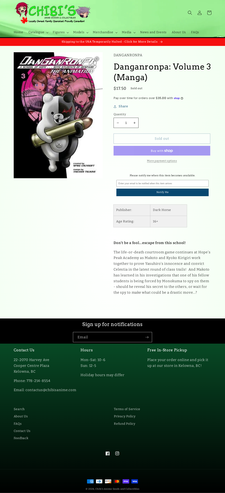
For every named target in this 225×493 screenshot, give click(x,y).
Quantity (120, 114)
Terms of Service (127, 409)
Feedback (21, 438)
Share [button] (123, 106)
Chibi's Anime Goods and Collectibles (117, 489)
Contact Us (22, 431)
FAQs (18, 424)
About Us (21, 416)
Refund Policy (124, 424)
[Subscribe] (147, 337)
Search (19, 409)
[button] (38, 32)
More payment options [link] (162, 160)
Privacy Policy (125, 416)
